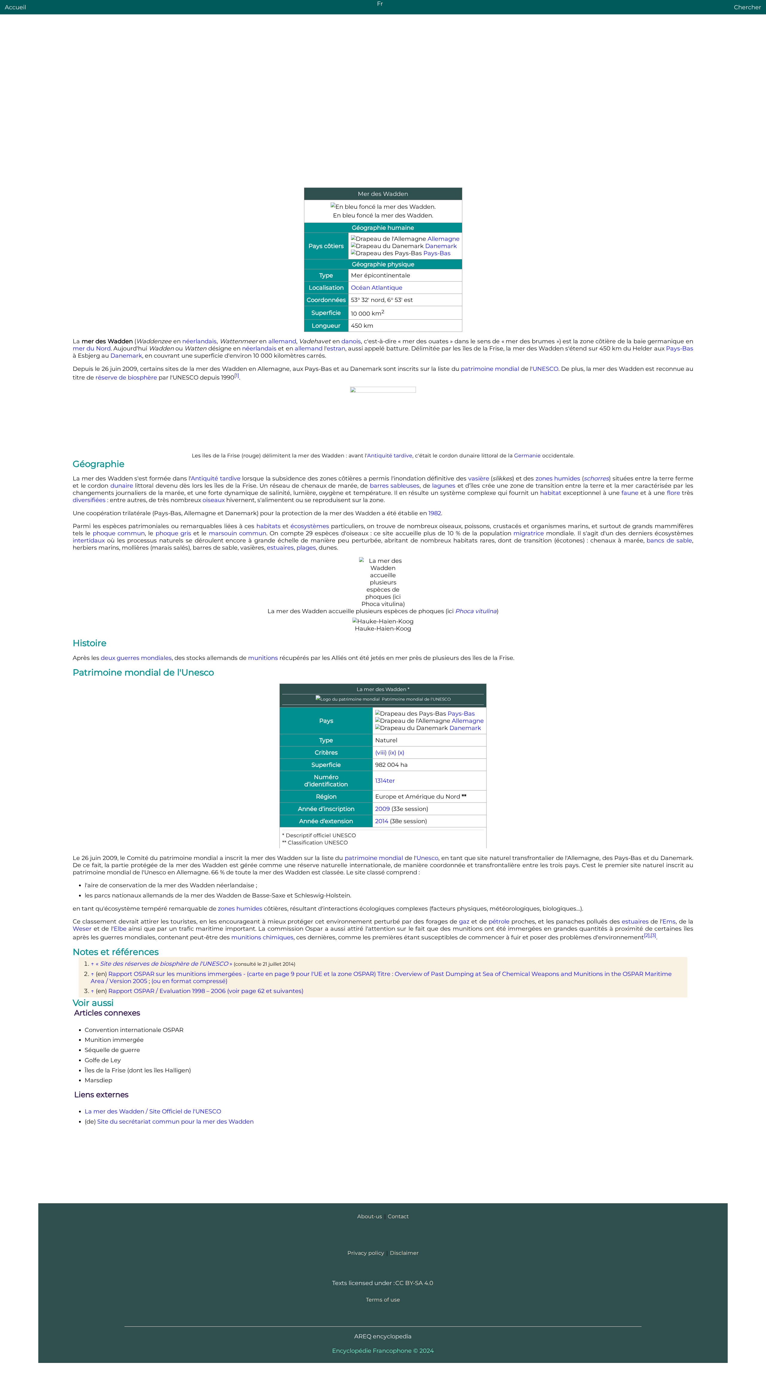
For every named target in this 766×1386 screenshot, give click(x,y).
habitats (268, 526)
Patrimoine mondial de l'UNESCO (416, 699)
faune (630, 492)
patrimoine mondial (490, 368)
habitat (550, 492)
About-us (369, 1216)
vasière (478, 478)
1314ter (385, 780)
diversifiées (89, 500)
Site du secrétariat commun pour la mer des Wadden (175, 1121)
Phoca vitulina (476, 611)
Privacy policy (365, 1253)
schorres (596, 478)
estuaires (280, 547)
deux (108, 657)
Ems (669, 921)
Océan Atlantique (376, 287)
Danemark (441, 246)
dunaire (121, 485)
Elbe (120, 928)
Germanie (527, 455)
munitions (263, 657)
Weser (82, 928)
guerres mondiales (144, 657)
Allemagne (444, 238)
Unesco (427, 857)
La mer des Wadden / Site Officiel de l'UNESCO (153, 1111)
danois (351, 341)
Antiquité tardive (389, 455)
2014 (381, 821)
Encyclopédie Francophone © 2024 (383, 1350)
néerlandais (199, 341)
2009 (382, 808)
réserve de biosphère (126, 377)
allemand (282, 341)
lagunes (443, 485)
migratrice (528, 533)
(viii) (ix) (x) (389, 752)
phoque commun (119, 533)
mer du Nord (91, 348)
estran (336, 348)
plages (306, 547)
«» (164, 963)
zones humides (558, 478)
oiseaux (214, 500)
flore (673, 492)
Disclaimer (404, 1253)
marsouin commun (237, 533)
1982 (434, 513)
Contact (398, 1216)
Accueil (15, 7)
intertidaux (89, 540)
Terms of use (383, 1299)
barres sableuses (395, 485)
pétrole (499, 921)
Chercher (747, 7)
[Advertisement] (383, 140)
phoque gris (173, 533)
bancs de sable (669, 540)
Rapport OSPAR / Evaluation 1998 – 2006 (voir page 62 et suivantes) (205, 990)
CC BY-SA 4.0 (414, 1283)
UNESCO (545, 368)
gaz (464, 921)
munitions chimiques (262, 937)
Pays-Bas (437, 253)
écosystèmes (310, 526)
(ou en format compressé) (189, 981)
